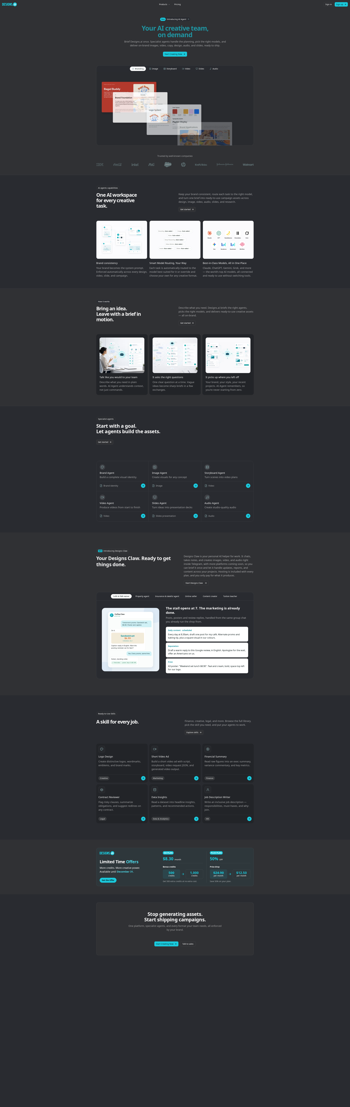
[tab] (138, 69)
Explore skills (192, 732)
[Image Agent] (195, 486)
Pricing (177, 4)
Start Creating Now (173, 54)
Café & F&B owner (121, 596)
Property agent (142, 596)
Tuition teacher (230, 596)
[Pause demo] (175, 109)
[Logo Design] (143, 778)
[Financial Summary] (249, 778)
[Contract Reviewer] (143, 819)
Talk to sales (187, 944)
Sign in (328, 4)
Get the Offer (108, 880)
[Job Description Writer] (249, 819)
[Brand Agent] (143, 486)
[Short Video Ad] (196, 778)
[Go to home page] (9, 4)
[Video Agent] (143, 516)
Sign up (339, 4)
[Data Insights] (196, 819)
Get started (185, 209)
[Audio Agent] (248, 516)
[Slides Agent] (195, 516)
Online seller (191, 596)
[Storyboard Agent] (248, 486)
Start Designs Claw (194, 583)
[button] (175, 19)
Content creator (210, 596)
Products (163, 4)
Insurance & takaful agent (167, 596)
